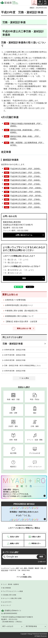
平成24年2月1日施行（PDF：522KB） (25, 203)
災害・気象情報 (34, 2)
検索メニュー (45, 2)
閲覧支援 (40, 2)
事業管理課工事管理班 (12, 222)
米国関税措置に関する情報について (19, 316)
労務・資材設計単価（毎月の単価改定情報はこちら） (23, 365)
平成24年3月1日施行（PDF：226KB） (25, 207)
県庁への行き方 (7, 626)
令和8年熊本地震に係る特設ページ (19, 305)
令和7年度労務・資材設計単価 (14, 355)
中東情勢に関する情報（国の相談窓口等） (22, 311)
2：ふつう (24, 260)
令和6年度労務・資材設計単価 (14, 360)
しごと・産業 (15, 568)
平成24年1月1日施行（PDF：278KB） (25, 199)
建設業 (37, 568)
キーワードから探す (11, 552)
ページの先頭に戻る (24, 577)
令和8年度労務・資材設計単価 (14, 350)
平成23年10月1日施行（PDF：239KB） (26, 188)
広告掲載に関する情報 (9, 595)
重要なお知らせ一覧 (24, 328)
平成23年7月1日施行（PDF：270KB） (25, 176)
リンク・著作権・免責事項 (11, 584)
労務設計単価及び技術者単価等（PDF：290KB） (26, 125)
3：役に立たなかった (13, 262)
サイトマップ (7, 605)
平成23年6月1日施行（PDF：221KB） (25, 173)
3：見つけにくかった (13, 273)
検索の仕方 (43, 561)
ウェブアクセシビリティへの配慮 (13, 591)
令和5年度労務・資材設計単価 (14, 371)
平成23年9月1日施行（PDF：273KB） (25, 184)
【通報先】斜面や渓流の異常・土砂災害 (21, 321)
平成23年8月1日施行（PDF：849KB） (25, 180)
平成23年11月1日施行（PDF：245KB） (26, 192)
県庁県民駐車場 (31, 626)
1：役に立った (11, 260)
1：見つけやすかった (13, 270)
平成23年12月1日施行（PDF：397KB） (26, 196)
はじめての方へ (7, 602)
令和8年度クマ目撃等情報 (15, 300)
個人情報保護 (7, 588)
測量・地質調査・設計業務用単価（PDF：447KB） (27, 144)
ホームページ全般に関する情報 (12, 598)
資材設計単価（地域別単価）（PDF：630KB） (25, 131)
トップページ (5, 568)
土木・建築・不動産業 (26, 568)
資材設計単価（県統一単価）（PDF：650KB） (25, 137)
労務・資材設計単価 (13, 343)
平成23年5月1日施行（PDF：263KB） (25, 169)
